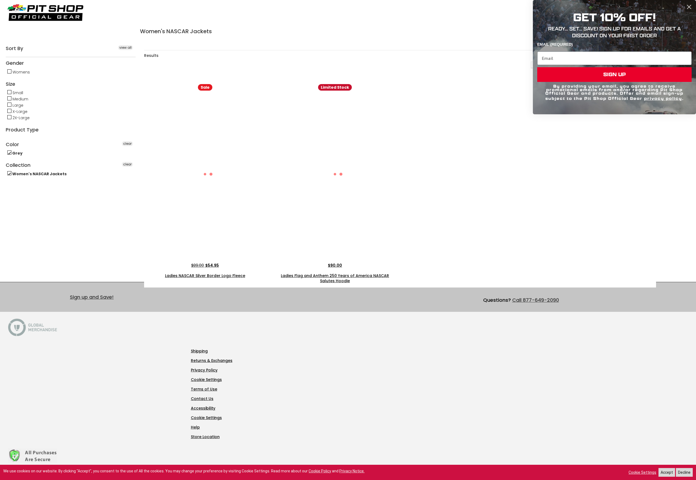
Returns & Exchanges (211, 360)
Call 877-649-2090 (535, 300)
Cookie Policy (320, 471)
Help (195, 427)
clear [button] (127, 143)
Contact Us (202, 398)
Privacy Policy (204, 370)
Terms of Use (204, 389)
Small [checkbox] (17, 93)
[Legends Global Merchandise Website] (32, 334)
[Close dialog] (689, 7)
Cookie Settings (206, 379)
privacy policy (663, 98)
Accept (667, 472)
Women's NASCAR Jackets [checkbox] (39, 174)
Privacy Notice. (352, 471)
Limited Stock (335, 87)
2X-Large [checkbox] (20, 118)
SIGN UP (614, 74)
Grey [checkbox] (17, 153)
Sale (205, 87)
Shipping (199, 351)
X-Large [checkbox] (19, 111)
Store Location (205, 436)
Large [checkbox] (17, 105)
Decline (684, 472)
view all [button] (125, 47)
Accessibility (203, 408)
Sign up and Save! (92, 297)
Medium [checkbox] (19, 99)
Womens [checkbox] (20, 72)
